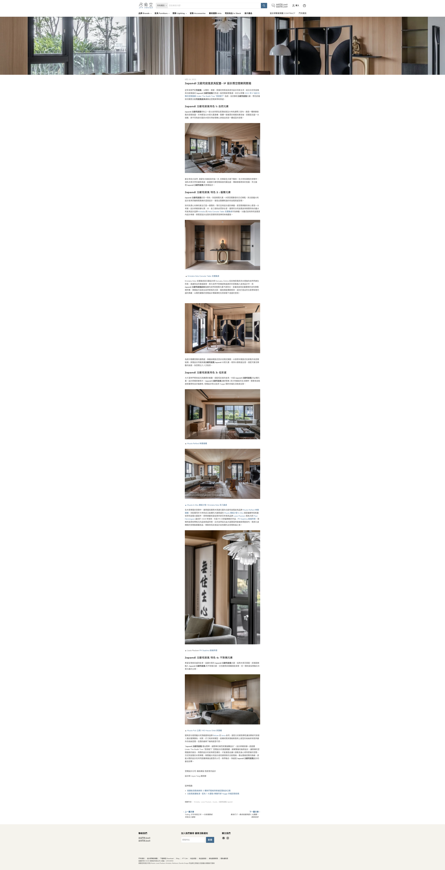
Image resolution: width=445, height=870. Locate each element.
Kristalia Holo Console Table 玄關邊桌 (203, 276)
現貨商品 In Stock (233, 13)
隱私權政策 (224, 858)
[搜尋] (264, 5)
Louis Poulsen (239, 516)
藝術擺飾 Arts (215, 13)
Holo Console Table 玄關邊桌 (220, 211)
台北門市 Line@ (282, 6)
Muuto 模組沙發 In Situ (233, 513)
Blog (177, 858)
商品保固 (193, 858)
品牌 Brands (144, 13)
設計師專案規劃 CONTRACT (282, 13)
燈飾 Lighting (179, 13)
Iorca (224, 735)
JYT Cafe (185, 858)
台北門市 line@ (144, 838)
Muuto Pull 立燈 (194, 730)
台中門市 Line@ (282, 4)
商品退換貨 (202, 858)
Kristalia (201, 211)
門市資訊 (303, 13)
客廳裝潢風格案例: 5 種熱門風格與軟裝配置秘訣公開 (208, 790)
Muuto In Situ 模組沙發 (195, 505)
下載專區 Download (167, 858)
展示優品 (248, 13)
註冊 (210, 839)
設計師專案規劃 (152, 858)
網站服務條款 (213, 858)
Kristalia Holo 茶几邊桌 (217, 505)
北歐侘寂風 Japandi (225, 802)
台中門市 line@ (144, 840)
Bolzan (216, 735)
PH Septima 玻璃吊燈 (247, 519)
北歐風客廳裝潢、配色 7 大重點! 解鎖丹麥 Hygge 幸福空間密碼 (213, 793)
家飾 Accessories (198, 13)
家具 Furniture (161, 13)
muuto (215, 802)
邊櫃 (197, 443)
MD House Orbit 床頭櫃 (212, 730)
